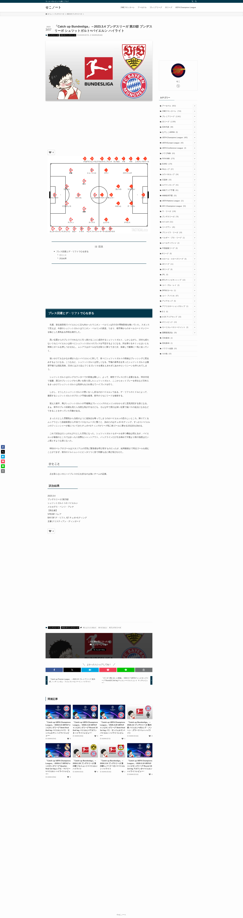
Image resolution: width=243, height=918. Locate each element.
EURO (167, 164)
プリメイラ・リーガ (172, 232)
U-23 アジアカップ (171, 317)
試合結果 (63, 258)
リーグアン (168, 227)
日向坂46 (167, 343)
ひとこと (63, 255)
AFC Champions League (174, 206)
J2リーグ (167, 264)
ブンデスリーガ (53, 35)
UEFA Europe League (172, 143)
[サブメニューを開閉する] (194, 106)
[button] (54, 670)
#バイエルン (103, 628)
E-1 (165, 312)
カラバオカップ (170, 174)
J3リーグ (167, 269)
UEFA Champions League (175, 137)
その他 (166, 354)
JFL (165, 274)
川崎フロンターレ (171, 111)
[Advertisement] (99, 122)
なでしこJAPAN (170, 132)
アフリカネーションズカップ (175, 306)
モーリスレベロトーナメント (175, 327)
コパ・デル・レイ (170, 285)
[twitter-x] (192, 1)
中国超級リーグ (170, 248)
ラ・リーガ (169, 211)
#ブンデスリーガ (115, 628)
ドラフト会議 (169, 348)
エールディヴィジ (170, 243)
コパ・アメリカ (170, 296)
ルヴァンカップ (170, 185)
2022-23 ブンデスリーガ (68, 35)
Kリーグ (167, 253)
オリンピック (169, 322)
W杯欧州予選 (169, 196)
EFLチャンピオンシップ (173, 280)
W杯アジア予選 (170, 190)
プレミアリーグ (171, 116)
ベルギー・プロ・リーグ (173, 238)
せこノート (53, 7)
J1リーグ (169, 122)
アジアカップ (169, 301)
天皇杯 (166, 180)
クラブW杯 (168, 153)
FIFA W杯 (168, 158)
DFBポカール (169, 290)
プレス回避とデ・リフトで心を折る (72, 251)
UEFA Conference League (174, 148)
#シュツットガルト (89, 628)
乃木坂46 (167, 338)
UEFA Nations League (173, 201)
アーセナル (169, 106)
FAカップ (168, 169)
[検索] (195, 1)
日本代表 (167, 127)
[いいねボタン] (50, 152)
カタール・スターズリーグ (174, 259)
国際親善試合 (169, 333)
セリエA (167, 222)
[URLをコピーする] (143, 670)
